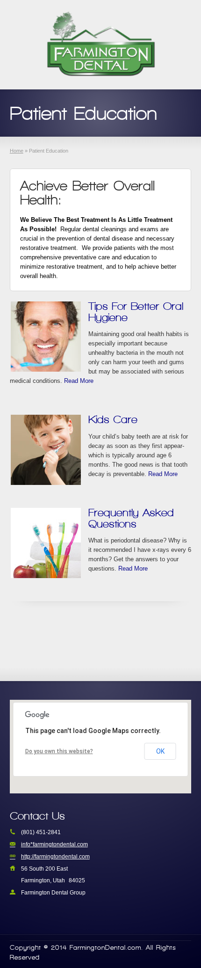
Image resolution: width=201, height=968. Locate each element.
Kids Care (112, 419)
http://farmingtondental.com (55, 856)
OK (160, 751)
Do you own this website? (59, 751)
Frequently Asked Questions (131, 517)
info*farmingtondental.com (54, 844)
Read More (78, 380)
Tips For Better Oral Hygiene (135, 311)
